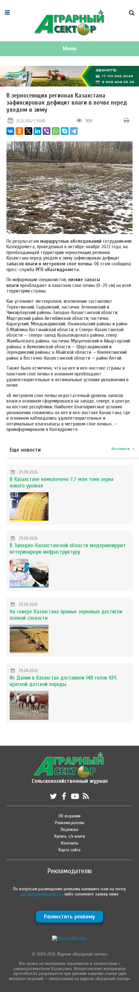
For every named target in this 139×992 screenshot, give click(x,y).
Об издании (69, 816)
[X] (28, 131)
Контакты (69, 843)
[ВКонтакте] (10, 131)
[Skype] (65, 131)
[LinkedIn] (37, 131)
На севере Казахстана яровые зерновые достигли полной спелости (66, 614)
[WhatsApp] (55, 131)
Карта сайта (69, 850)
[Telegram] (74, 131)
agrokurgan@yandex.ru (41, 894)
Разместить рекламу (69, 916)
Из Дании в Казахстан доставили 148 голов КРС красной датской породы (63, 681)
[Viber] (46, 131)
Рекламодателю (69, 822)
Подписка (69, 829)
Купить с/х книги (69, 836)
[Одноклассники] (19, 131)
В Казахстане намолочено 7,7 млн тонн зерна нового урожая (61, 482)
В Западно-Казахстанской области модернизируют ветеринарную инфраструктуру (68, 548)
